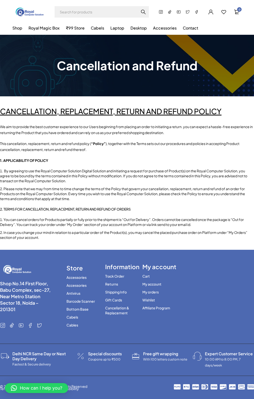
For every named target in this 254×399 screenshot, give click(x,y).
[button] (36, 388)
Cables (72, 325)
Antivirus (73, 293)
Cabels (72, 317)
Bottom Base (77, 309)
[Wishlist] (224, 12)
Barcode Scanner (80, 301)
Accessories (76, 277)
